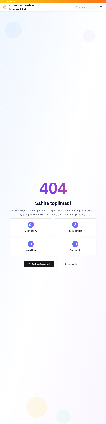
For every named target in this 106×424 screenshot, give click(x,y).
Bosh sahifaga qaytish (41, 264)
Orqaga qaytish (71, 264)
